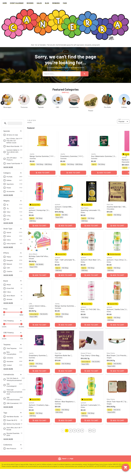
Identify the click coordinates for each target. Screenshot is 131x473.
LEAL (30, 303)
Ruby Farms (111, 353)
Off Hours (58, 399)
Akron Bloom (33, 254)
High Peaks (84, 208)
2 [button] (70, 430)
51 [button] (90, 430)
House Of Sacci (86, 353)
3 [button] (74, 430)
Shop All (65, 92)
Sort (120, 119)
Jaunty (32, 154)
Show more (8, 167)
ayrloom (31, 208)
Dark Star (110, 204)
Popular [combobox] (121, 121)
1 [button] (66, 430)
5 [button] (82, 430)
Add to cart (43, 173)
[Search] (84, 73)
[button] (5, 123)
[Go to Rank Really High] (65, 458)
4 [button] (78, 430)
